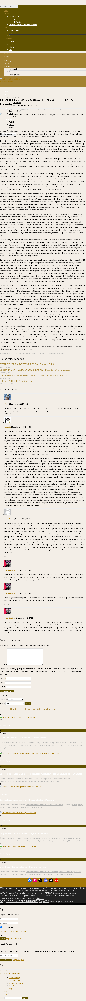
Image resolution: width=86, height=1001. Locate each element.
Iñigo (6, 404)
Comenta (3, 664)
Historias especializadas (68, 110)
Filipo (60, 841)
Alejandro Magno (21, 888)
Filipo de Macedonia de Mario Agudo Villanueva (24, 833)
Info (5, 27)
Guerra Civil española (56, 874)
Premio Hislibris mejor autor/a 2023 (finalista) (42, 872)
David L (7, 519)
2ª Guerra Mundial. (8, 888)
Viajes (66, 901)
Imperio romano (8, 896)
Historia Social (35, 838)
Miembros (12, 47)
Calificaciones (14, 16)
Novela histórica (66, 896)
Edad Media (79, 888)
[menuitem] (45, 998)
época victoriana (23, 807)
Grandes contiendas (51, 110)
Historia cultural (11, 779)
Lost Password (18, 938)
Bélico (44, 745)
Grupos (11, 44)
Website (3, 687)
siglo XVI (52, 901)
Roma (2, 748)
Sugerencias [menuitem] (13, 988)
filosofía (70, 891)
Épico (39, 745)
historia (49, 893)
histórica (72, 893)
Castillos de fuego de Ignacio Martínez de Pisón (23, 867)
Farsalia (7, 427)
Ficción (15, 19)
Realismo (30, 874)
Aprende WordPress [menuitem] (16, 983)
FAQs (11, 33)
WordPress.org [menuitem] (14, 978)
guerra (11, 893)
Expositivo (40, 781)
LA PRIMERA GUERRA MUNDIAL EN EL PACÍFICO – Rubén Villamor (34, 375)
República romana (77, 745)
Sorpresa (3, 885)
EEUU (20, 890)
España (45, 890)
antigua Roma (56, 888)
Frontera (34, 353)
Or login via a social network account (13, 931)
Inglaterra (33, 807)
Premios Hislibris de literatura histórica (23, 25)
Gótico (74, 805)
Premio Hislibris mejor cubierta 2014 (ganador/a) (43, 742)
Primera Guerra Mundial (55, 353)
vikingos (70, 901)
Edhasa (2, 891)
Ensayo (31, 891)
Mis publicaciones (15, 72)
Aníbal (54, 745)
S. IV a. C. (80, 841)
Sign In (21, 960)
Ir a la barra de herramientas (10, 973)
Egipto (26, 891)
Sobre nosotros (14, 30)
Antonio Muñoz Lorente (8, 353)
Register (9, 938)
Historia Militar (23, 838)
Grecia (65, 841)
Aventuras (32, 745)
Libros (6, 13)
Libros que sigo (14, 75)
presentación (6, 898)
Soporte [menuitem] (12, 986)
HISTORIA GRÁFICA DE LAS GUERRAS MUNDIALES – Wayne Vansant (35, 370)
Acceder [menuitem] (7, 991)
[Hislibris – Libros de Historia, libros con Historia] (11, 82)
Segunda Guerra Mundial (19, 901)
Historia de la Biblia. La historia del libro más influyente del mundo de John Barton (41, 774)
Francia (75, 891)
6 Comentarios (30, 110)
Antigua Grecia (44, 888)
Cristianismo (59, 781)
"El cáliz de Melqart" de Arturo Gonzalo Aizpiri (23, 738)
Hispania (67, 745)
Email (2, 683)
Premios (77, 896)
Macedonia (72, 841)
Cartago (60, 745)
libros (32, 896)
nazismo (46, 896)
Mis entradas (13, 69)
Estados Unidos (55, 891)
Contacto (12, 36)
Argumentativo (21, 781)
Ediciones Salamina (11, 891)
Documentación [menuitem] (15, 980)
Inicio (6, 11)
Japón (26, 896)
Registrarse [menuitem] (8, 994)
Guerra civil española (25, 893)
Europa (64, 890)
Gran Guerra (42, 353)
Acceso (6, 64)
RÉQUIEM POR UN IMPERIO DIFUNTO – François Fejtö (27, 364)
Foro (10, 50)
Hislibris (40, 893)
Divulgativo (32, 781)
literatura (39, 896)
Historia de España (61, 893)
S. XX (74, 874)
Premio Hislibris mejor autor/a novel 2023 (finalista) (44, 805)
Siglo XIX (44, 901)
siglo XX (60, 901)
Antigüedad (53, 841)
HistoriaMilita (5, 110)
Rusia (46, 899)
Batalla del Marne (24, 353)
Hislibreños (8, 39)
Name (2, 678)
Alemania (32, 888)
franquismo (43, 874)
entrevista (38, 891)
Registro (7, 66)
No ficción (17, 22)
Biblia (52, 781)
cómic (69, 888)
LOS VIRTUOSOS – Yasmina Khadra (17, 381)
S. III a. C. (8, 748)
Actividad (12, 41)
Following (7, 61)
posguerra (68, 874)
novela (55, 895)
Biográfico (30, 841)
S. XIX (40, 807)
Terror (9, 807)
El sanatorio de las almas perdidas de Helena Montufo (27, 800)
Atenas (64, 888)
